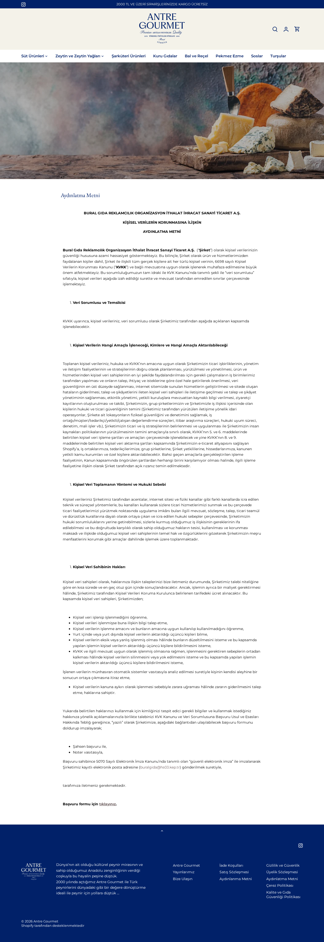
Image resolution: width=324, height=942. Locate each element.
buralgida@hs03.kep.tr (160, 767)
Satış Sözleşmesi (234, 872)
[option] (162, 120)
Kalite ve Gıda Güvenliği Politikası (283, 894)
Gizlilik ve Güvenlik (282, 865)
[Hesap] (286, 29)
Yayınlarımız (183, 872)
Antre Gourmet (186, 865)
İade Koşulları (231, 865)
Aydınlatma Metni (282, 879)
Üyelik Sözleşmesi (282, 872)
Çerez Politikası (279, 885)
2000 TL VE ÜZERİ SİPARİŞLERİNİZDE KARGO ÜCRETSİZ (162, 4)
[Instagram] (23, 4)
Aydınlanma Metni (235, 879)
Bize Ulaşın (182, 879)
